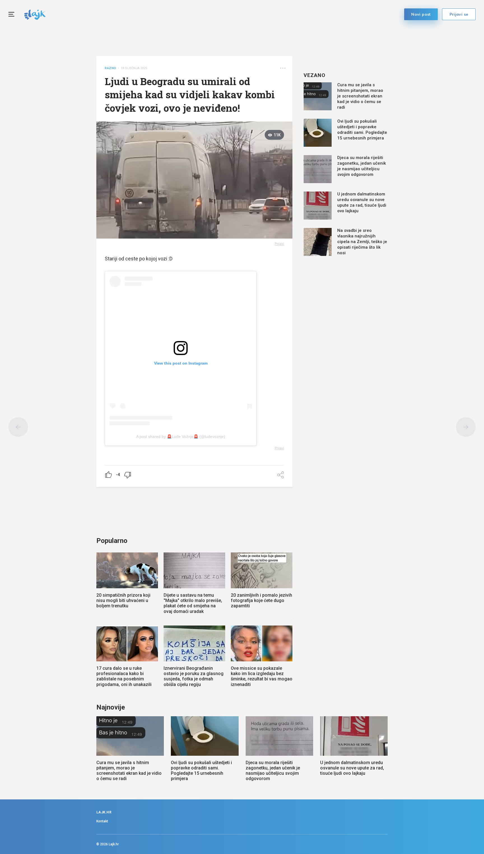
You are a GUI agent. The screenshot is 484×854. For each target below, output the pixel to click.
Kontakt (102, 821)
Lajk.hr (114, 844)
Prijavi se (459, 14)
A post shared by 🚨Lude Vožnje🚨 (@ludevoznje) (180, 436)
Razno (110, 68)
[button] (282, 68)
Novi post (421, 14)
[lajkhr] (35, 13)
